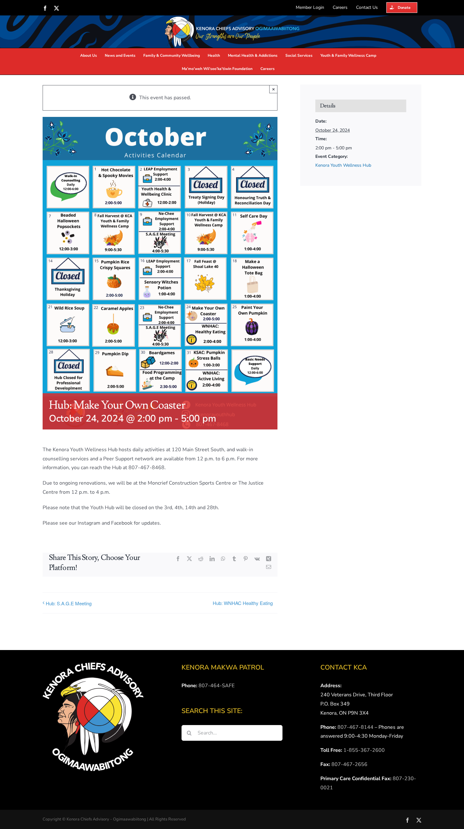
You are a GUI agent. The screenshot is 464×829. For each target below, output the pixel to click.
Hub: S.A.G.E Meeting (69, 603)
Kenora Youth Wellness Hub (343, 165)
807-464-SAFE (217, 685)
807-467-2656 (349, 764)
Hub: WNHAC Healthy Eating (243, 603)
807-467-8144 (355, 727)
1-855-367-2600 (364, 750)
